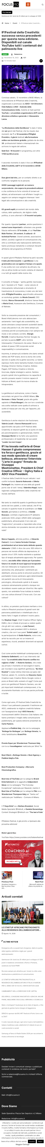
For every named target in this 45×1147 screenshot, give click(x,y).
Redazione (18, 54)
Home (7, 23)
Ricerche (13, 927)
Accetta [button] (32, 1141)
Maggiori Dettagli (22, 1144)
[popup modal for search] (42, 4)
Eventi (15, 23)
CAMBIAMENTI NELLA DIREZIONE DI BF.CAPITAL (19, 991)
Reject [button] (40, 1141)
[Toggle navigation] (28, 4)
